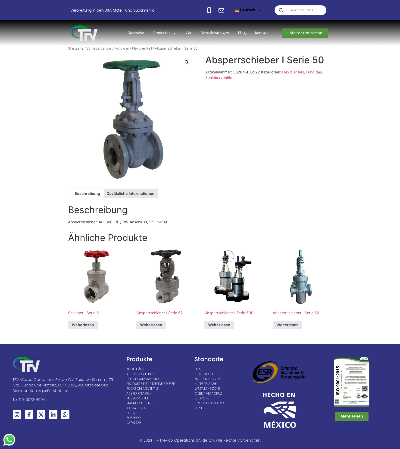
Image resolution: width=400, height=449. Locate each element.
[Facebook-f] (29, 414)
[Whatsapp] (65, 414)
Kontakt (261, 33)
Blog (242, 33)
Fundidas (121, 48)
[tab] (87, 193)
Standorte (209, 359)
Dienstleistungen (215, 33)
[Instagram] (17, 414)
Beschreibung (87, 193)
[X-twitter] (41, 414)
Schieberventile (99, 48)
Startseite (136, 33)
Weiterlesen (83, 325)
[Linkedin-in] (53, 414)
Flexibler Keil (142, 48)
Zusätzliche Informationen (130, 193)
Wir (188, 33)
